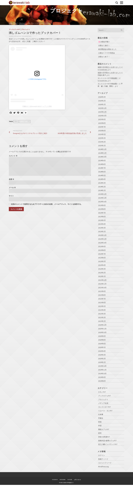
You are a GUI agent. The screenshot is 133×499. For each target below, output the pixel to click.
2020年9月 (102, 336)
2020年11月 (102, 329)
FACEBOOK (55, 479)
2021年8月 (102, 295)
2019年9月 (102, 377)
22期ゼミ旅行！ (104, 45)
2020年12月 (102, 325)
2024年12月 (102, 149)
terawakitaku (26, 36)
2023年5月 (102, 220)
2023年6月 (102, 217)
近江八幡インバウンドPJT (108, 444)
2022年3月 (102, 269)
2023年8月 (102, 209)
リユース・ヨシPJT (105, 411)
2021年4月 (102, 310)
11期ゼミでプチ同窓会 (106, 53)
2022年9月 (102, 246)
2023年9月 (102, 205)
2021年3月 (102, 314)
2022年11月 (102, 239)
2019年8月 (102, 381)
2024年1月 (102, 190)
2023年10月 (102, 202)
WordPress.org (103, 466)
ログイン (101, 455)
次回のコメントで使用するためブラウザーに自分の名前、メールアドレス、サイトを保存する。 (47, 204)
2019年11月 (102, 370)
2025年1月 (102, 145)
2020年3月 (102, 355)
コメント (13, 156)
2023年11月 (102, 198)
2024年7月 (102, 168)
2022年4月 (102, 265)
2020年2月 (102, 359)
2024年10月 (102, 157)
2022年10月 (102, 243)
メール (12, 187)
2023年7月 (102, 213)
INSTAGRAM (62, 479)
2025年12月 (102, 108)
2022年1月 (102, 276)
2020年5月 (102, 347)
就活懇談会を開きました (107, 49)
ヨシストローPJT (104, 407)
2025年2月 (102, 142)
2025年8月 (102, 123)
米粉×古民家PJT (104, 437)
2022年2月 (102, 273)
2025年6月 (102, 131)
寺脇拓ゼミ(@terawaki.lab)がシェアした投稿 (37, 106)
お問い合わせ (77, 479)
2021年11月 (102, 284)
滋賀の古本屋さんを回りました (109, 67)
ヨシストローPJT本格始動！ (108, 78)
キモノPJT (102, 392)
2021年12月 (102, 280)
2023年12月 (102, 194)
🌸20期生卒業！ (104, 42)
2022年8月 (102, 250)
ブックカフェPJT (14, 29)
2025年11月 (102, 112)
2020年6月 (102, 344)
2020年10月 (102, 332)
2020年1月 (102, 362)
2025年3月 (102, 138)
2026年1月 (102, 104)
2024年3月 (102, 183)
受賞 (100, 422)
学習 (100, 426)
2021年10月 (102, 288)
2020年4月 (102, 351)
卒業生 (100, 418)
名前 (11, 179)
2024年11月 (102, 153)
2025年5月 (102, 134)
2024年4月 (102, 179)
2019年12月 (102, 366)
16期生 (16, 121)
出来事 (100, 414)
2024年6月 (102, 172)
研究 (100, 433)
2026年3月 (102, 97)
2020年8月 (102, 340)
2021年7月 (102, 299)
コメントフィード (104, 463)
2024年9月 (102, 160)
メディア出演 (103, 403)
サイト (11, 196)
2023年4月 (102, 224)
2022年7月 (102, 254)
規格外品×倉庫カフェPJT (107, 441)
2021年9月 (102, 291)
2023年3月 (102, 228)
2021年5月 (102, 306)
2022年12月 (102, 235)
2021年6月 (102, 302)
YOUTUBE (69, 479)
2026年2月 (102, 101)
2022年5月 (102, 261)
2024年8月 (102, 164)
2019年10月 (102, 373)
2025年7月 (102, 127)
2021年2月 (102, 317)
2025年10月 (102, 116)
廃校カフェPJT (103, 429)
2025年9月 (102, 119)
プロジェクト (25, 29)
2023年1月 (102, 231)
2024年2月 (102, 187)
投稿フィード (103, 459)
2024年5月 (102, 175)
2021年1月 (102, 321)
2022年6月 (102, 258)
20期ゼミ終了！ (104, 57)
